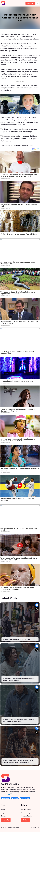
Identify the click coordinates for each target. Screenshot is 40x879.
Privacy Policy (26, 809)
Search (3, 816)
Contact (25, 820)
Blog (2, 813)
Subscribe (30, 3)
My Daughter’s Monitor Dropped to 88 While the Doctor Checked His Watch (18, 679)
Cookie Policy (25, 813)
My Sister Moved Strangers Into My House (16, 639)
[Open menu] (37, 3)
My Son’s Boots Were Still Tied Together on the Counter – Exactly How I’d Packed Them (18, 761)
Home (3, 809)
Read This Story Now (10, 784)
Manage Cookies (26, 816)
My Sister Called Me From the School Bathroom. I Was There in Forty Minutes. (19, 720)
